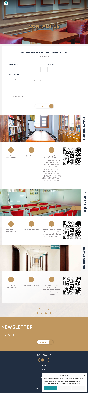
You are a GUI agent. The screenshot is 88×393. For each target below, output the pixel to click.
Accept (50, 388)
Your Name (13, 65)
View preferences (78, 388)
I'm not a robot (17, 97)
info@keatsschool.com (31, 156)
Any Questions (14, 74)
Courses (44, 369)
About (44, 365)
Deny (64, 388)
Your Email (51, 65)
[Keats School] (5, 3)
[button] (84, 375)
